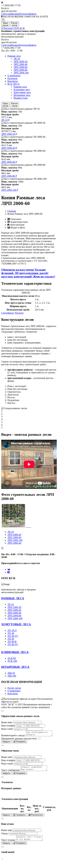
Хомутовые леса (22, 92)
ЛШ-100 (11, 675)
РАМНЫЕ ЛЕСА (12, 598)
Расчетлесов (14, 24)
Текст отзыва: (8, 840)
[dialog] (29, 726)
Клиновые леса (22, 89)
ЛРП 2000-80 (20, 70)
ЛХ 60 (10, 638)
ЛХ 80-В (12, 641)
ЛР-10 (17, 58)
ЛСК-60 (11, 658)
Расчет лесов (14, 688)
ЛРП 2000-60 (20, 67)
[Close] (2, 710)
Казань (15, 13)
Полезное (12, 78)
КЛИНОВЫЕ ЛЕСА (15, 652)
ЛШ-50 (11, 673)
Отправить (20, 741)
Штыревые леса (22, 95)
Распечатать (36, 815)
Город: (4, 833)
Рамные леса (14, 56)
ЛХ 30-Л (12, 630)
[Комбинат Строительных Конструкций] (13, 28)
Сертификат (7, 313)
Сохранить (20, 815)
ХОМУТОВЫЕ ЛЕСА (16, 624)
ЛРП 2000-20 (20, 61)
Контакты (12, 81)
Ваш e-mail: (7, 729)
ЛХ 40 (10, 633)
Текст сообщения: (10, 770)
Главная (11, 211)
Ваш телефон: (8, 725)
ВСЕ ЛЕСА (13, 84)
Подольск (24, 13)
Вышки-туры (21, 98)
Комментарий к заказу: (13, 735)
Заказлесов (5, 24)
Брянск (32, 13)
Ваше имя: (6, 722)
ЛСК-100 (12, 661)
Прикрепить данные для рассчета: (19, 738)
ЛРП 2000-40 (20, 64)
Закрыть (6, 741)
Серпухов (6, 13)
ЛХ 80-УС (12, 644)
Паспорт (19, 313)
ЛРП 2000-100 (21, 72)
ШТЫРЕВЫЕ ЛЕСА (15, 667)
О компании (13, 75)
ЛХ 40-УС (12, 636)
